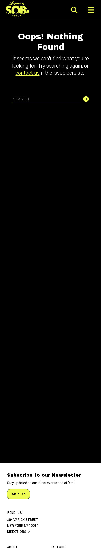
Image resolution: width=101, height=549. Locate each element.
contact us (28, 73)
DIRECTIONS (16, 532)
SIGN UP (18, 494)
